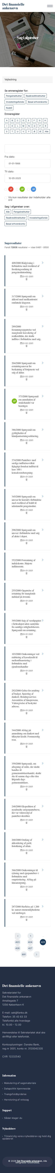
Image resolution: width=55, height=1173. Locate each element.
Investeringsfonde (15, 102)
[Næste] (36, 954)
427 (30, 948)
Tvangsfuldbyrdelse (15, 1094)
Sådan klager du (13, 1118)
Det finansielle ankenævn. (30, 1161)
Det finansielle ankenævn (13, 5)
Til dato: (9, 171)
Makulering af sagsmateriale (20, 1083)
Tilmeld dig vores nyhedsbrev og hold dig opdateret (26, 1137)
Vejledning (10, 79)
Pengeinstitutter (14, 96)
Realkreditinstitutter (35, 96)
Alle (46, 131)
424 (30, 942)
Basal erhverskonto (37, 102)
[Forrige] (18, 936)
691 (24, 954)
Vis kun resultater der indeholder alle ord (29, 198)
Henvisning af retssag (16, 1099)
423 (17, 942)
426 (17, 948)
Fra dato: (10, 156)
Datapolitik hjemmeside (17, 1088)
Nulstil (9, 108)
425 (43, 942)
